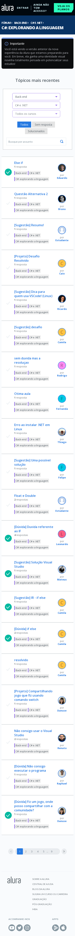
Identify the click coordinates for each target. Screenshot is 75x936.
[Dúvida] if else (25, 629)
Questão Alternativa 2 (31, 194)
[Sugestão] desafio (28, 327)
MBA (35, 909)
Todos (24, 124)
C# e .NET (36, 23)
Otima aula (22, 394)
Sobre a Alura (40, 879)
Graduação (39, 899)
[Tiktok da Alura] (35, 927)
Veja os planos (64, 7)
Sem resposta (43, 124)
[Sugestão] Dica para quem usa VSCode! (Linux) (33, 294)
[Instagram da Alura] (27, 927)
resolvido (21, 660)
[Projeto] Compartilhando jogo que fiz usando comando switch (33, 695)
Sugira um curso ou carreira (50, 894)
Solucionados (36, 131)
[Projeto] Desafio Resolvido (27, 258)
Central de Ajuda (42, 884)
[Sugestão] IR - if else (30, 598)
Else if (18, 163)
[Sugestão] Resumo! (29, 225)
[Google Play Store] (55, 927)
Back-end (20, 23)
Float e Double (25, 496)
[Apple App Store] (63, 927)
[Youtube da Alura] (11, 927)
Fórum (6, 23)
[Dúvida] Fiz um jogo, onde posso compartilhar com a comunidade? (33, 806)
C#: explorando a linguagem (32, 27)
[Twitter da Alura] (19, 927)
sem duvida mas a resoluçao (27, 360)
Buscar (61, 141)
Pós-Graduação (42, 904)
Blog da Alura (41, 889)
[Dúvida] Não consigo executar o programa (30, 768)
